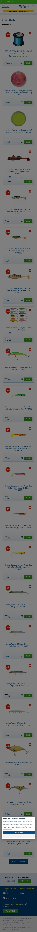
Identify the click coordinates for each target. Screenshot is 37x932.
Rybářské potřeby (8, 918)
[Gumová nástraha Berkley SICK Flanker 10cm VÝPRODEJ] (18, 316)
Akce (17, 918)
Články (7, 920)
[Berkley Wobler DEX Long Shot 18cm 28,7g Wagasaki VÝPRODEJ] (18, 632)
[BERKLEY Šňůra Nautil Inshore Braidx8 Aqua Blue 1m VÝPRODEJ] (18, 39)
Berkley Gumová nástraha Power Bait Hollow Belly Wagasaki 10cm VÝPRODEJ (18, 488)
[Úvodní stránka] (6, 6)
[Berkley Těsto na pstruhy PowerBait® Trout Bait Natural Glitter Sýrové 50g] (18, 118)
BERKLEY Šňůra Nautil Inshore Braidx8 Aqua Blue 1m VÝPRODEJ (18, 52)
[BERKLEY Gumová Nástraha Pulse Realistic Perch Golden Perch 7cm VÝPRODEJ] (18, 276)
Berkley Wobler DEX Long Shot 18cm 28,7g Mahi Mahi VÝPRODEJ (18, 684)
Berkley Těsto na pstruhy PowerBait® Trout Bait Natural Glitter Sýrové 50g (18, 131)
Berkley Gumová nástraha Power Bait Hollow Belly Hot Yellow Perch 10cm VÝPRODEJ (18, 448)
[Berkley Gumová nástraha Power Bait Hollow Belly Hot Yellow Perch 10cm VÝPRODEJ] (18, 435)
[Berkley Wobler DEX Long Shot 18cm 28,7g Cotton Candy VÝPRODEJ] (18, 711)
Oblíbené (22, 63)
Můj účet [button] (21, 6)
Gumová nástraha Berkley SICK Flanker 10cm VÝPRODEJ (18, 329)
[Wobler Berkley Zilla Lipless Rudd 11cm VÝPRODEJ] (18, 751)
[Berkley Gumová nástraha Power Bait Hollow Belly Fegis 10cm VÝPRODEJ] (18, 514)
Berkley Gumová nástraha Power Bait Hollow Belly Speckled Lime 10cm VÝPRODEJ (18, 567)
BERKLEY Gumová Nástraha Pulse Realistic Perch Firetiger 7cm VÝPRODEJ (18, 250)
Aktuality (30, 918)
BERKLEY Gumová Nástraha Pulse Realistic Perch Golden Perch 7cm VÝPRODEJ (18, 290)
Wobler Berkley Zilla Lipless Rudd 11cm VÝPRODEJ (18, 763)
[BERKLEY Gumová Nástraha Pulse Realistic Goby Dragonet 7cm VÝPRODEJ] (18, 158)
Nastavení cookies (12, 929)
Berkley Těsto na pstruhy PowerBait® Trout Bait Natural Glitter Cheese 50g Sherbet (18, 92)
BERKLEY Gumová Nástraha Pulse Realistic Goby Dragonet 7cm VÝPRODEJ (18, 171)
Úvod (5, 20)
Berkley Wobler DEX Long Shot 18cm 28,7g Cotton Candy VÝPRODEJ (18, 724)
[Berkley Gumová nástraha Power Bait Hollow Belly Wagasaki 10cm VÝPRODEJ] (18, 474)
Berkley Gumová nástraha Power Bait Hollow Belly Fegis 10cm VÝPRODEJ (18, 526)
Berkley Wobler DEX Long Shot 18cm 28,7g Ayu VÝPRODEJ (18, 605)
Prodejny (13, 920)
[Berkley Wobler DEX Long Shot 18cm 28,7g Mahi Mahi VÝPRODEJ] (18, 672)
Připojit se (24, 881)
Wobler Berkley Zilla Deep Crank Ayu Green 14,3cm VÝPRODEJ (18, 803)
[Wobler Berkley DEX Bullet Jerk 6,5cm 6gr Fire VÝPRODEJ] (18, 355)
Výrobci (23, 918)
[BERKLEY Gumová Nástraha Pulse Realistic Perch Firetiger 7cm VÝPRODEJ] (18, 237)
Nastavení (18, 836)
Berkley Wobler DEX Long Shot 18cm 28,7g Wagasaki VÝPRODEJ (18, 645)
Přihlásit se (10, 911)
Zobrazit (18, 861)
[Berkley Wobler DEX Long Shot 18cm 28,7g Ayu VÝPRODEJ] (18, 593)
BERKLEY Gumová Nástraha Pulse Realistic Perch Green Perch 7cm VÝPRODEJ (18, 211)
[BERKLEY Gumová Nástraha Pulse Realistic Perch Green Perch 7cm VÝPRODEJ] (18, 197)
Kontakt (20, 920)
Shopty (20, 927)
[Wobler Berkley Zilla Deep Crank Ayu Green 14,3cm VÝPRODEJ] (18, 790)
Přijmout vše (19, 832)
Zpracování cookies (7, 829)
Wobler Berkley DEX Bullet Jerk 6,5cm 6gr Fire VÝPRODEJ (18, 368)
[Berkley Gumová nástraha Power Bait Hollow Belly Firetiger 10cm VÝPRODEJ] (18, 395)
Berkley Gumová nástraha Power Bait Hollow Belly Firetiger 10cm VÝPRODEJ (18, 408)
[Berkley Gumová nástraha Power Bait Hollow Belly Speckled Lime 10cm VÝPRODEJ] (18, 553)
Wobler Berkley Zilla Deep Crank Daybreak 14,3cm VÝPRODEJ (18, 842)
